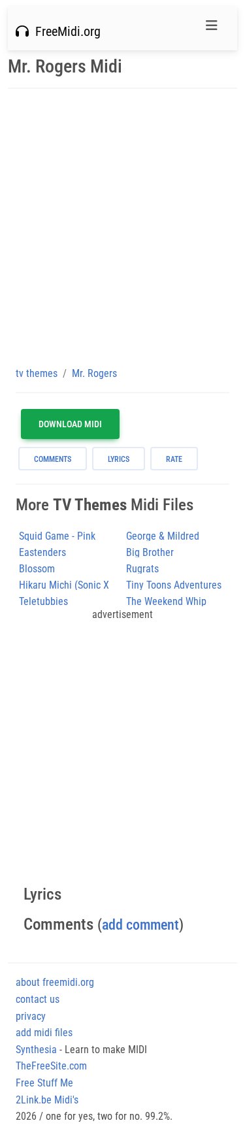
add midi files (44, 1032)
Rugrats (142, 568)
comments (52, 459)
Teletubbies (43, 601)
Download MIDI (70, 424)
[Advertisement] (122, 227)
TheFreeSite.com (51, 1066)
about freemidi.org (55, 982)
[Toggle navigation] (211, 28)
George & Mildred (162, 536)
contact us (37, 999)
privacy (31, 1016)
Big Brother (150, 552)
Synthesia (36, 1049)
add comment (140, 925)
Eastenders (42, 552)
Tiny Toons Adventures (173, 585)
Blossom (37, 568)
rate (174, 459)
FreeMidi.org (65, 31)
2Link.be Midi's (47, 1100)
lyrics (118, 459)
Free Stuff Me (44, 1083)
